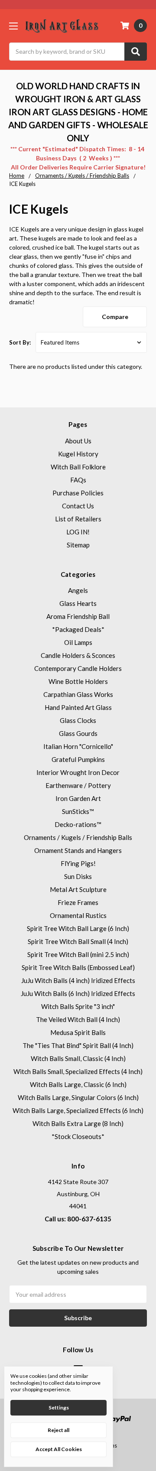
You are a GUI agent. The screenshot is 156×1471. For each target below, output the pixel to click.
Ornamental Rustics (78, 915)
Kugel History (78, 454)
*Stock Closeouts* (78, 1136)
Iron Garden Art (78, 798)
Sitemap (78, 545)
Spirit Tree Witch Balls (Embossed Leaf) (78, 967)
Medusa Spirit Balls (78, 1032)
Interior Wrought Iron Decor (78, 772)
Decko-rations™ (78, 824)
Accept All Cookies (59, 1449)
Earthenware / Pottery (78, 785)
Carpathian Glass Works (78, 694)
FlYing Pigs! (78, 863)
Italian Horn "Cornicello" (78, 746)
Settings (59, 1407)
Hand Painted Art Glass (78, 707)
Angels (78, 590)
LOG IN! (78, 532)
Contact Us (78, 506)
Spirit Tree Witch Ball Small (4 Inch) (78, 941)
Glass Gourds (78, 733)
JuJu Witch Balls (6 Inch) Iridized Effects (78, 993)
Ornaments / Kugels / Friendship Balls (78, 837)
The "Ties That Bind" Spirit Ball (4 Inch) (78, 1045)
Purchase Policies (78, 493)
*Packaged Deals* (78, 629)
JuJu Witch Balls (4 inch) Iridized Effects (78, 980)
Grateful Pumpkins (78, 759)
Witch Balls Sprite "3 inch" (78, 1006)
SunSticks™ (78, 811)
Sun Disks (78, 876)
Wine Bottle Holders (78, 681)
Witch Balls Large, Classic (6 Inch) (78, 1084)
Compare (115, 316)
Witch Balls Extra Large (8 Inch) (78, 1123)
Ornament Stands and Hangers (78, 850)
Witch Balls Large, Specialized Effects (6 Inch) (78, 1110)
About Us (78, 441)
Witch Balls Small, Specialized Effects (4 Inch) (78, 1071)
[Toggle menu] (13, 26)
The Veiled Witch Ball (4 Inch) (78, 1019)
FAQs (78, 480)
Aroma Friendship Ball (78, 616)
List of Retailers (78, 519)
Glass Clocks (78, 720)
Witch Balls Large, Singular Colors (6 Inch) (78, 1097)
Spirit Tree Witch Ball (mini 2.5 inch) (78, 954)
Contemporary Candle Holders (78, 668)
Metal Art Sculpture (78, 889)
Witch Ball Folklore (78, 467)
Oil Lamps (78, 642)
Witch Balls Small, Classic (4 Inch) (78, 1058)
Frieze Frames (78, 902)
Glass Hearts (78, 603)
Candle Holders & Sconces (78, 655)
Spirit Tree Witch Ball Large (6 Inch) (78, 928)
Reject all (58, 1430)
